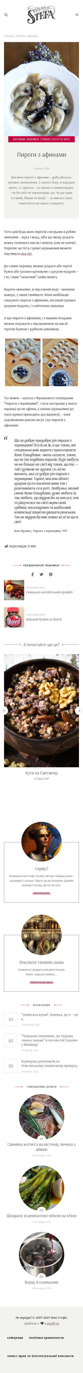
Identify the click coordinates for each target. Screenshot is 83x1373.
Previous (4, 711)
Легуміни (19, 139)
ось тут (26, 253)
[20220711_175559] (22, 362)
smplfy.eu (53, 1323)
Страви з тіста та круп (55, 139)
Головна (9, 36)
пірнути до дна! (41, 982)
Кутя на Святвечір (41, 772)
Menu (77, 15)
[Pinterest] (50, 574)
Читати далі (42, 892)
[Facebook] (32, 574)
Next (79, 711)
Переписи (33, 139)
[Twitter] (41, 574)
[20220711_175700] (60, 362)
